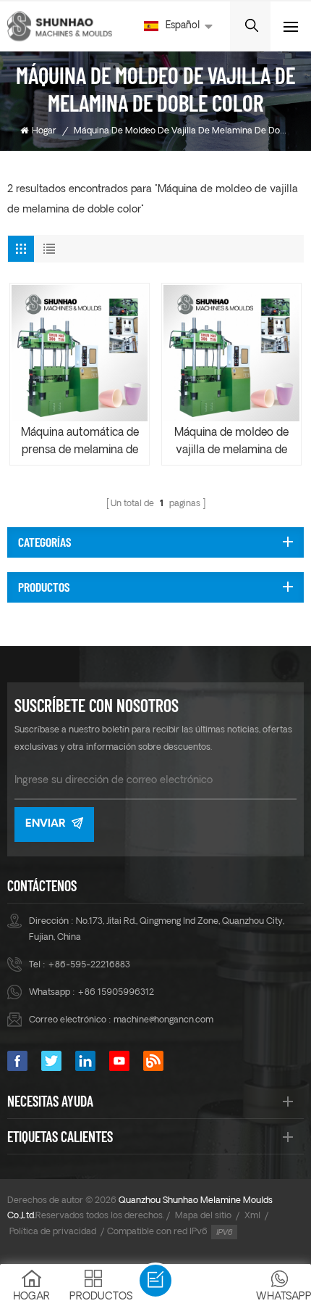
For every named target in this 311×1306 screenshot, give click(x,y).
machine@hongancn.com (163, 1020)
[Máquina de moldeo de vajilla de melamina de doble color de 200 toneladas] (231, 353)
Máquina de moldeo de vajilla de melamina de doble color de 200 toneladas (231, 444)
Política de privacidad (52, 1232)
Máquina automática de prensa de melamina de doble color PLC (80, 444)
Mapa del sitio (203, 1216)
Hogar (44, 131)
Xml (252, 1216)
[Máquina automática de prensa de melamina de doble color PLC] (80, 353)
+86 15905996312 (115, 992)
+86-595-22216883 (89, 965)
